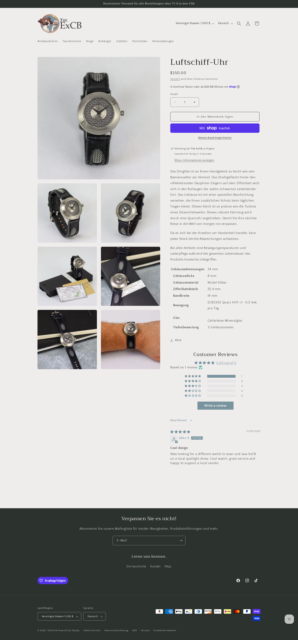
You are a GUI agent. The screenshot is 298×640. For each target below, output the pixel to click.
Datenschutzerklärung (116, 630)
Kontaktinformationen (164, 630)
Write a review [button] (215, 405)
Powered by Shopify (69, 630)
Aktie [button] (178, 340)
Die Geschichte (136, 566)
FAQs (167, 566)
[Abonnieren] (180, 540)
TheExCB (52, 630)
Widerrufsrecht (92, 630)
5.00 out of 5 (226, 363)
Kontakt (155, 566)
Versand (175, 79)
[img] (180, 432)
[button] (239, 23)
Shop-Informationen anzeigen (194, 160)
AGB (134, 630)
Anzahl (174, 94)
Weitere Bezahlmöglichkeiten (215, 137)
